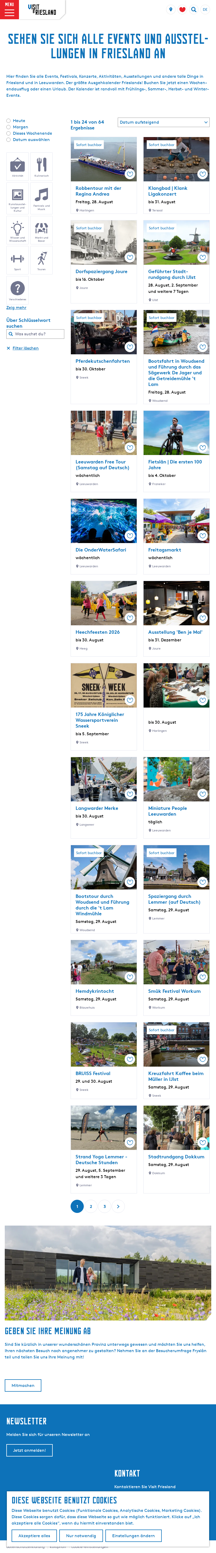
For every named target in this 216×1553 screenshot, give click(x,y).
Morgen (20, 126)
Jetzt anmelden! (29, 1450)
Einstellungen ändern (133, 1535)
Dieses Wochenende (32, 133)
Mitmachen (23, 1385)
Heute (19, 120)
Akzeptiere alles (34, 1535)
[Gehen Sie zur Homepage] (42, 9)
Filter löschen (26, 348)
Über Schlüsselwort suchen (28, 323)
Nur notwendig (81, 1535)
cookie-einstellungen (89, 1546)
